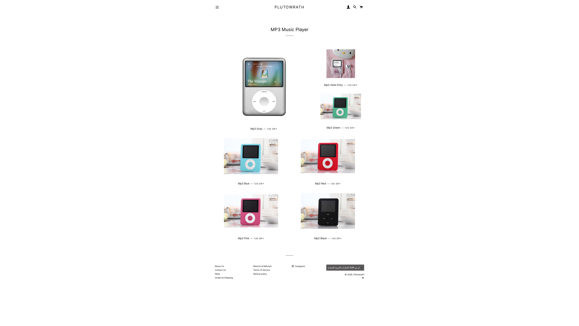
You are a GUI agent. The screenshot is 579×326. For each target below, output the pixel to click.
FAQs (217, 274)
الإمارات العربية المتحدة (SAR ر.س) (344, 267)
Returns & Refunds (262, 266)
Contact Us (220, 270)
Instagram (299, 266)
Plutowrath (289, 7)
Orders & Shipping (224, 277)
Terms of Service (261, 270)
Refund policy (260, 274)
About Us (219, 266)
